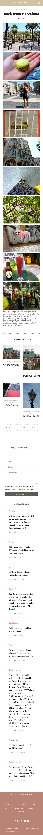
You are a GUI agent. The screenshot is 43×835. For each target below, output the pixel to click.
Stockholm (11, 405)
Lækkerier (26, 411)
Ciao (9, 428)
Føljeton (20, 811)
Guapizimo (13, 623)
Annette (12, 511)
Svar (35, 509)
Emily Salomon (19, 3)
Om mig (8, 805)
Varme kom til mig (11, 365)
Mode (16, 805)
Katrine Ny (13, 589)
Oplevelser (21, 10)
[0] (40, 2)
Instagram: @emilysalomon (21, 795)
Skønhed (26, 805)
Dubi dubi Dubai (31, 376)
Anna (11, 542)
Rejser (10, 362)
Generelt (5, 362)
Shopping (16, 400)
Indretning (18, 808)
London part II (31, 416)
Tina (10, 645)
